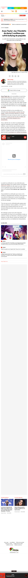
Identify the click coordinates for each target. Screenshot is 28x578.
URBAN (22, 8)
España (2, 15)
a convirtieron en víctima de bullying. (17, 132)
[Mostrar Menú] (2, 11)
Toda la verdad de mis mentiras (19, 24)
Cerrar (25, 19)
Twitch (19, 518)
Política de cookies (8, 543)
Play (26, 575)
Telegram (18, 76)
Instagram (6, 518)
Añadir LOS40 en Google (15, 90)
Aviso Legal (6, 542)
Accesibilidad (12, 542)
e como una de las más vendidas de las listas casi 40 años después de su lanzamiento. (13, 118)
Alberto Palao (10, 79)
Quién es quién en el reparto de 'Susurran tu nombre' (13, 249)
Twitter (12, 76)
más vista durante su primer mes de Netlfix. (12, 112)
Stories (22, 518)
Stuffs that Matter (5, 184)
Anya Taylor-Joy (4, 261)
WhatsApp (15, 76)
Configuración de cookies (18, 543)
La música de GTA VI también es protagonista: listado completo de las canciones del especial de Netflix (13, 243)
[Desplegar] (14, 571)
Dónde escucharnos (18, 544)
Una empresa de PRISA (14, 549)
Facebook (10, 76)
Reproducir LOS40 (25, 137)
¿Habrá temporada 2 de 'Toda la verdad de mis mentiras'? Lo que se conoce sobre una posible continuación (11, 255)
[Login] (26, 11)
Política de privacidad (20, 542)
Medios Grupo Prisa (14, 552)
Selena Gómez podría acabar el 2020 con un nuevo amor (20, 508)
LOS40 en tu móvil (9, 544)
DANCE (16, 8)
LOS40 (3, 8)
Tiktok (9, 518)
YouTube (11, 518)
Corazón (6, 27)
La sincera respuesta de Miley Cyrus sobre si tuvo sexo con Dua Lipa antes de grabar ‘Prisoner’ (6, 509)
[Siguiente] (26, 24)
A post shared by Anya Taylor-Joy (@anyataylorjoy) (14, 174)
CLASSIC (10, 8)
